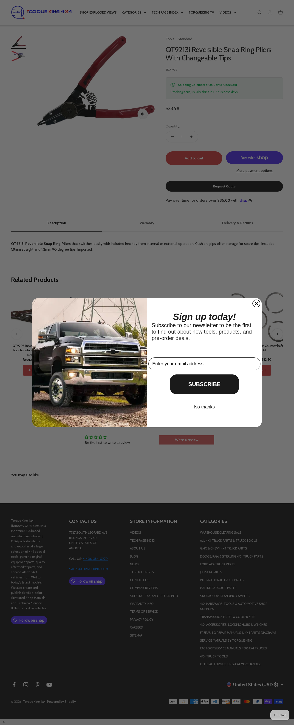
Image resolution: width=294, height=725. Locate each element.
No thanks (204, 406)
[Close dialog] (256, 303)
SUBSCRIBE (204, 384)
